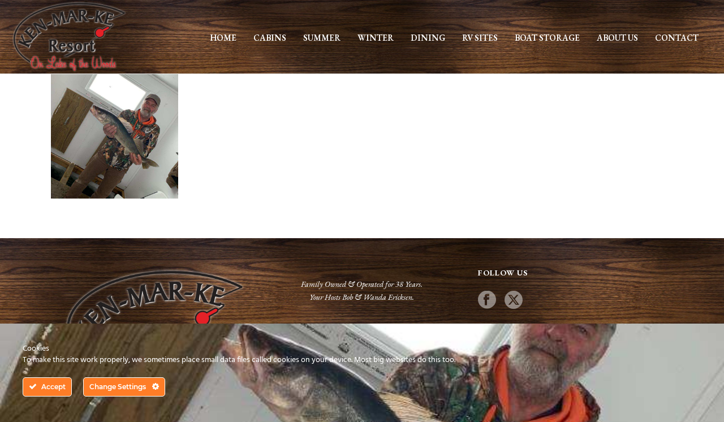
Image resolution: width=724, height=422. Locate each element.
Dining (428, 37)
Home (223, 37)
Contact (677, 37)
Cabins (269, 37)
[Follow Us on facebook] (487, 300)
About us (617, 37)
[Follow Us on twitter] (514, 300)
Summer (322, 37)
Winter (375, 37)
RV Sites (480, 37)
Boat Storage (547, 37)
